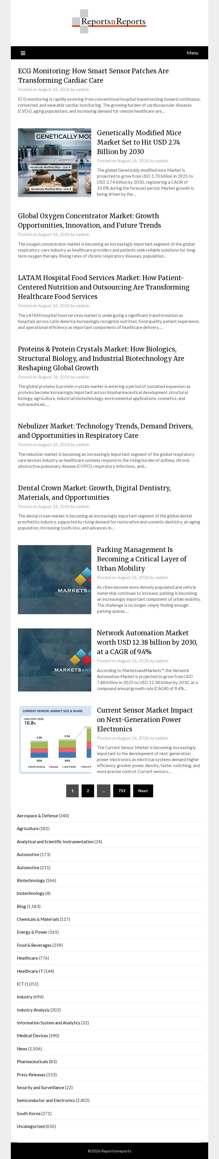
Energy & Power (32, 932)
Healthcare (27, 957)
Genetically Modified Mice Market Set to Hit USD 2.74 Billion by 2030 (139, 142)
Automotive (28, 854)
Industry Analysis (33, 1009)
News (22, 1048)
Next (143, 790)
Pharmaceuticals (32, 1061)
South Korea (28, 1113)
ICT (20, 983)
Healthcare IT (30, 971)
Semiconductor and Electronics (46, 1100)
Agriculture (27, 828)
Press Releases (31, 1074)
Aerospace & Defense (37, 815)
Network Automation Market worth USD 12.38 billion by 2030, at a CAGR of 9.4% (147, 642)
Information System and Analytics (48, 1022)
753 (121, 790)
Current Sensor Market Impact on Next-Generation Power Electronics (145, 719)
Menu (192, 52)
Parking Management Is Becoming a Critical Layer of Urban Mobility (141, 559)
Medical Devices (32, 1035)
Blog (21, 906)
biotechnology (30, 893)
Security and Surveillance (40, 1087)
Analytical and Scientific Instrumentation (55, 841)
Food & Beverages (34, 945)
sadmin (82, 89)
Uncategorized (31, 1126)
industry (25, 996)
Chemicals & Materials (38, 919)
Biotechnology (31, 880)
